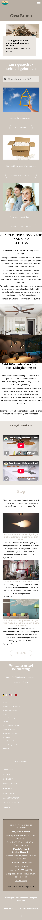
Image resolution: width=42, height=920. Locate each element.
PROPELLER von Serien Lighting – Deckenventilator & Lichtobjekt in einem (21, 537)
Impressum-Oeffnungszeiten (11, 706)
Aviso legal (8, 908)
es (18, 695)
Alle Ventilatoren (18, 677)
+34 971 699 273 (24, 870)
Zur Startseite (21, 128)
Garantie (5, 721)
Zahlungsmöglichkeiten (10, 710)
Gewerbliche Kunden (9, 741)
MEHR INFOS (21, 653)
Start (8, 677)
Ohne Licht (8, 779)
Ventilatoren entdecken (21, 175)
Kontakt (25, 682)
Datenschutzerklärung (9, 729)
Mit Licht (7, 774)
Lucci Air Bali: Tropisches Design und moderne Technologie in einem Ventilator (21, 623)
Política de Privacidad (29, 908)
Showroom (6, 748)
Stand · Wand (8, 793)
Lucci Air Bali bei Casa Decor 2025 (21, 581)
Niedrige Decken (10, 784)
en (12, 695)
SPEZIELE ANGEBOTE (11, 803)
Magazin (17, 682)
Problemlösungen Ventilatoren (12, 745)
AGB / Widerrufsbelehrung (11, 725)
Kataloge (30, 677)
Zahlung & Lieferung (9, 718)
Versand (5, 714)
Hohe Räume (8, 788)
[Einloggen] (21, 916)
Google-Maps (21, 881)
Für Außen (8, 769)
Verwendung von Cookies (10, 733)
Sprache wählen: (15, 887)
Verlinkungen (6, 737)
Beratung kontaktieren (21, 226)
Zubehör (6, 807)
